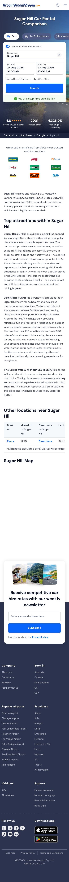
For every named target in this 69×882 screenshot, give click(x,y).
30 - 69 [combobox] (40, 79)
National (38, 754)
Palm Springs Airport (13, 744)
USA (36, 693)
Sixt (36, 759)
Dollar (37, 728)
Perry (10, 441)
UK (35, 687)
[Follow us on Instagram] (10, 828)
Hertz (37, 749)
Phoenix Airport (10, 749)
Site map (11, 852)
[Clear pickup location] (59, 54)
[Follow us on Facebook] (4, 828)
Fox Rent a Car (42, 744)
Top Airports (9, 764)
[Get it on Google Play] (46, 839)
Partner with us (10, 687)
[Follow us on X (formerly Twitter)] (22, 828)
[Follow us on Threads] (16, 828)
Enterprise (40, 733)
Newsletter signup (44, 795)
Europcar (39, 739)
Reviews (6, 682)
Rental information (44, 800)
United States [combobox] (17, 79)
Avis (36, 718)
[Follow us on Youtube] (10, 834)
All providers (41, 770)
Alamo (37, 713)
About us (7, 672)
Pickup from (11, 15)
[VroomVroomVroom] (21, 5)
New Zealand (41, 682)
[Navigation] (65, 5)
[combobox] (29, 56)
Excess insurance (44, 790)
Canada (38, 677)
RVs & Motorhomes (39, 36)
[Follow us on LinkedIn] (16, 834)
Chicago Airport (10, 718)
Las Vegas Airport (11, 739)
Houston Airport (10, 733)
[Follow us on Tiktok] (4, 834)
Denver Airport (10, 723)
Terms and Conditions (51, 852)
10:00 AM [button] (13, 71)
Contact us (8, 677)
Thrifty (38, 764)
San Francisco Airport (13, 754)
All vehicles (8, 795)
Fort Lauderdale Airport (14, 728)
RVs (4, 790)
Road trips (40, 805)
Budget (38, 723)
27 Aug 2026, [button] (46, 67)
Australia (39, 672)
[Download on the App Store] (46, 830)
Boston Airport (10, 713)
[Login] (57, 5)
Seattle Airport (10, 759)
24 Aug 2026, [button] (15, 67)
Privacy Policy (40, 637)
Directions (45, 441)
